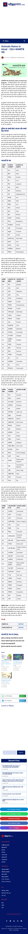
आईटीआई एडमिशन (5, 869)
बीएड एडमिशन (4, 874)
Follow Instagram (14, 828)
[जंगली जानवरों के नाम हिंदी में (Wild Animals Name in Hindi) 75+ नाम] (6, 657)
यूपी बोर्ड (3, 850)
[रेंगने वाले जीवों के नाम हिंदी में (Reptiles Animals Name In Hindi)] (6, 675)
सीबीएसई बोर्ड (4, 847)
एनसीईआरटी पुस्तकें (5, 845)
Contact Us (10, 928)
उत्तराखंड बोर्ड (4, 859)
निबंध (3, 902)
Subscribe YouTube (14, 818)
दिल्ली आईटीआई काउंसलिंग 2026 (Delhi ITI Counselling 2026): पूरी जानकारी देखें (11, 766)
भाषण (3, 907)
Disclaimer (16, 930)
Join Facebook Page (14, 823)
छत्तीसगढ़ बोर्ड (4, 857)
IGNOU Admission (6, 881)
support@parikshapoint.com (14, 914)
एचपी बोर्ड (3, 862)
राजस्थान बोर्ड (4, 854)
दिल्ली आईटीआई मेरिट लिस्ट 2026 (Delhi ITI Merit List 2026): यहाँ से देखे (12, 773)
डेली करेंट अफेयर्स (5, 890)
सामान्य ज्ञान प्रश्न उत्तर (6, 893)
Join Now (22, 696)
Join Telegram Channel (14, 809)
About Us (4, 928)
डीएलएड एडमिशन (5, 876)
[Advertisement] (14, 24)
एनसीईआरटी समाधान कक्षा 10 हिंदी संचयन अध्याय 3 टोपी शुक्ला (12, 787)
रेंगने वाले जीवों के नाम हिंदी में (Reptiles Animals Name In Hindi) (6, 680)
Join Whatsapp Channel (14, 814)
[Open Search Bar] (24, 41)
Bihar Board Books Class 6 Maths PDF (11, 794)
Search (21, 752)
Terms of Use (18, 928)
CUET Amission (5, 879)
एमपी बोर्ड (3, 852)
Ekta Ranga (6, 57)
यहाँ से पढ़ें (21, 624)
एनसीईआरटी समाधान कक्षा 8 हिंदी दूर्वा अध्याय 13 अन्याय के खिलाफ (13, 800)
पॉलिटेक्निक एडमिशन (6, 871)
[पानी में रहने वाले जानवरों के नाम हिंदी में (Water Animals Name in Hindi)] (18, 657)
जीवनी (3, 905)
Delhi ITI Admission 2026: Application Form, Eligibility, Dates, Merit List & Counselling (13, 780)
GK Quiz (4, 895)
